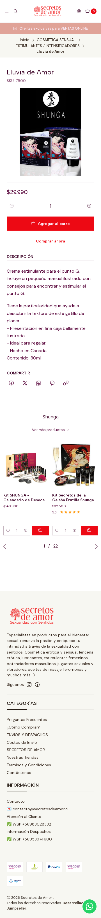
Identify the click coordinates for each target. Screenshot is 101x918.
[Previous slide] (6, 546)
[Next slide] (95, 546)
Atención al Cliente (24, 816)
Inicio (24, 40)
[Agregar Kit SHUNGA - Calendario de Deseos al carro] (40, 530)
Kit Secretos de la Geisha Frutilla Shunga (73, 497)
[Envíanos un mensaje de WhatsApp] (89, 906)
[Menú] (6, 11)
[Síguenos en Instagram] (29, 684)
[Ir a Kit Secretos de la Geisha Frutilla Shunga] (75, 466)
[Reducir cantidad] (12, 206)
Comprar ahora (50, 241)
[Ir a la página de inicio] (47, 11)
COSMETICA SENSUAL (56, 40)
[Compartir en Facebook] (11, 383)
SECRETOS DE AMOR (26, 749)
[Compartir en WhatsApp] (38, 383)
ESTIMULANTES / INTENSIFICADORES (48, 46)
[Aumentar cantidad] (89, 206)
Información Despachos (29, 831)
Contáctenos (19, 772)
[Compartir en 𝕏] (25, 383)
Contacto (16, 801)
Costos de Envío (22, 742)
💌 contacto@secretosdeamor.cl (37, 808)
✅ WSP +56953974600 (29, 839)
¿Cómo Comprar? (23, 727)
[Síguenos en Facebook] (37, 684)
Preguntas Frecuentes (27, 719)
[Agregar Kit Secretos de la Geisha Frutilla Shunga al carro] (89, 530)
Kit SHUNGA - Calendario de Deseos (24, 497)
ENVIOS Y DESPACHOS (27, 734)
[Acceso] (78, 11)
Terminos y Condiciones (29, 764)
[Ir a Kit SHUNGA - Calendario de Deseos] (26, 466)
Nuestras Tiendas (22, 757)
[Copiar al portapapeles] (65, 383)
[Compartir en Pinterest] (52, 383)
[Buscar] (15, 11)
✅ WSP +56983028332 (29, 824)
